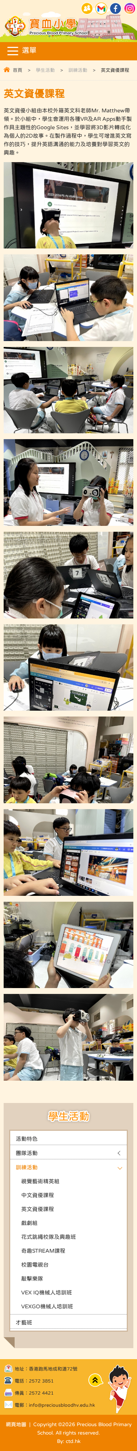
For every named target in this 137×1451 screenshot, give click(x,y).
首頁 (17, 70)
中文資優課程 (37, 1195)
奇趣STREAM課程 (43, 1250)
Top (96, 1380)
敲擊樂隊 (32, 1278)
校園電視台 (35, 1264)
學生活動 (45, 70)
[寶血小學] (47, 36)
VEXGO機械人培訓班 (47, 1306)
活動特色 (27, 1138)
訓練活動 (77, 70)
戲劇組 (29, 1223)
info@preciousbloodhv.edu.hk (62, 1405)
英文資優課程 (37, 1209)
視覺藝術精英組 (40, 1181)
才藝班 (24, 1322)
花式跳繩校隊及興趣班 (48, 1236)
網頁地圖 (16, 1424)
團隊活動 (27, 1153)
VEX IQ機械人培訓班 (46, 1292)
